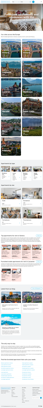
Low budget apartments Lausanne (28, 370)
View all (39, 235)
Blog (12, 395)
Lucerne (23, 393)
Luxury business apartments (6, 374)
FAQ (12, 390)
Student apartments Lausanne (27, 364)
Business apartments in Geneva (7, 363)
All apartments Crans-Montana (28, 379)
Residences (34, 395)
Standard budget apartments (6, 375)
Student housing (35, 392)
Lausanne (23, 390)
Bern (23, 399)
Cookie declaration (15, 396)
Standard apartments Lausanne (28, 368)
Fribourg (23, 402)
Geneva (23, 389)
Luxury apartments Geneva (6, 364)
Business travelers (36, 389)
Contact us (13, 393)
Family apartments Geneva (6, 366)
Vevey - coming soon (25, 400)
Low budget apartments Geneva (7, 370)
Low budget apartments (5, 379)
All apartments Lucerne (26, 377)
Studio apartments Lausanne (27, 363)
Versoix (23, 396)
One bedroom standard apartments (7, 377)
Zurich (23, 392)
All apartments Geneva (26, 372)
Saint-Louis (24, 398)
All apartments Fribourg (26, 375)
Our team (13, 389)
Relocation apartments (36, 393)
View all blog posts (36, 288)
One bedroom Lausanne (26, 366)
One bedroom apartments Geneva (7, 368)
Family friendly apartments (37, 390)
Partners (13, 392)
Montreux (23, 395)
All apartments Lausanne (26, 374)
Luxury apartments (4, 372)
